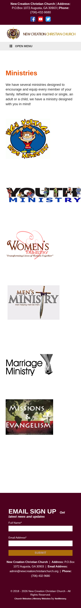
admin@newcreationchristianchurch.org (34, 571)
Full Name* (15, 522)
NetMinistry (60, 598)
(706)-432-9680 (40, 12)
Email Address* (17, 537)
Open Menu (23, 46)
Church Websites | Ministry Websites (33, 598)
